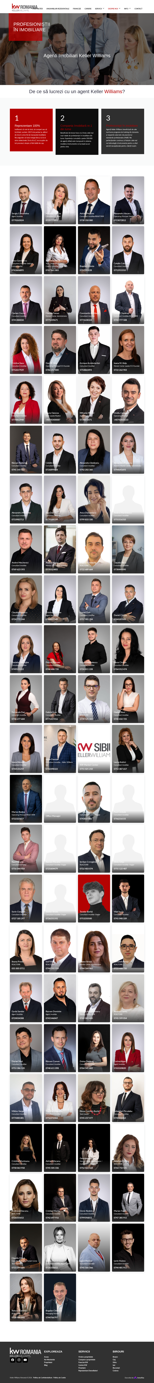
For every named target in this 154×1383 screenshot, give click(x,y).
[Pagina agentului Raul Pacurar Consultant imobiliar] (26, 849)
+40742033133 (121, 420)
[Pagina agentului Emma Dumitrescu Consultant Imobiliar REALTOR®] (60, 1248)
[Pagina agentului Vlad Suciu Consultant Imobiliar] (128, 899)
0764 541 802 (86, 1068)
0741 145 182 (18, 470)
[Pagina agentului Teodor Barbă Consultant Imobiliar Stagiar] (94, 899)
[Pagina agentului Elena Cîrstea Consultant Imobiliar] (128, 649)
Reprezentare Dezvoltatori (88, 1371)
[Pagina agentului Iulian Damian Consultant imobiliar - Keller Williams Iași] (60, 749)
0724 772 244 (18, 619)
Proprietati (48, 1362)
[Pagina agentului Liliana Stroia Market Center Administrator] (94, 948)
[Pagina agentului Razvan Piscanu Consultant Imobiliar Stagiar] (60, 849)
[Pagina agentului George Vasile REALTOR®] (94, 699)
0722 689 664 (86, 570)
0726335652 (18, 1218)
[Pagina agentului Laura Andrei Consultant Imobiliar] (128, 749)
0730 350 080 (86, 220)
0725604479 (52, 869)
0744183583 (120, 619)
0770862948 (18, 420)
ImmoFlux (140, 1378)
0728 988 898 (18, 1318)
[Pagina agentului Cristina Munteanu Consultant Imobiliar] (26, 1148)
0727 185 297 (18, 919)
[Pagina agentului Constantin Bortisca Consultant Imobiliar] (94, 300)
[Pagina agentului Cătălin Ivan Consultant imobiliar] (60, 450)
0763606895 (18, 270)
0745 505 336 (52, 1168)
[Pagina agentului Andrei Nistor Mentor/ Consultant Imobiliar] (60, 549)
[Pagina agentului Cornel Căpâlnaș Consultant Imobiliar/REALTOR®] (128, 300)
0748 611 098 (52, 1068)
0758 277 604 (18, 719)
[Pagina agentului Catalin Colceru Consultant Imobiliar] (128, 250)
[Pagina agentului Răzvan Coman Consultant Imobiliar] (60, 1048)
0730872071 (86, 420)
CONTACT (138, 9)
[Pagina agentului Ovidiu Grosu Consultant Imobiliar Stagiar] (94, 799)
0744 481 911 (120, 1268)
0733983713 (18, 520)
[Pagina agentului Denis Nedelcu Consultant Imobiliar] (94, 1198)
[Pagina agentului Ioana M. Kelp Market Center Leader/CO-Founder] (128, 350)
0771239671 (52, 320)
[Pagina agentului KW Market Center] (94, 749)
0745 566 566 (86, 1268)
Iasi (114, 1365)
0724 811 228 (86, 669)
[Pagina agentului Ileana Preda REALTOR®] (26, 948)
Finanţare (82, 1368)
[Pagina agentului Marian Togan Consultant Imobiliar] (128, 1198)
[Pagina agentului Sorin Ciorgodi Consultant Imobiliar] (26, 899)
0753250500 (86, 919)
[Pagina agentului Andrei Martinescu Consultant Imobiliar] (128, 500)
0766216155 (120, 819)
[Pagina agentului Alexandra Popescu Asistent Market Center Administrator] (128, 450)
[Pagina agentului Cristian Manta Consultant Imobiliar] (60, 1198)
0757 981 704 (86, 619)
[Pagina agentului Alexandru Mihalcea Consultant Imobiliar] (26, 500)
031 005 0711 (18, 969)
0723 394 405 (18, 1268)
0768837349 (52, 619)
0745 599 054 (120, 1018)
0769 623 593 (18, 570)
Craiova (115, 1371)
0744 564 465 (86, 969)
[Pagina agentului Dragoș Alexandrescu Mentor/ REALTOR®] (94, 998)
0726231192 (52, 919)
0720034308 (18, 1018)
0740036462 (120, 1118)
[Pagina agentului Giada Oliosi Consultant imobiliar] (128, 699)
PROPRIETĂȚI (37, 9)
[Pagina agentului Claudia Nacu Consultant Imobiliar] (128, 549)
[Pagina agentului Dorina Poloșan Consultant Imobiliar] (60, 649)
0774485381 (18, 1118)
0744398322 (52, 769)
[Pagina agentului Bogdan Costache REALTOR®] (94, 549)
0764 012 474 (120, 669)
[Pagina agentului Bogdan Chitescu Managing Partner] (60, 1298)
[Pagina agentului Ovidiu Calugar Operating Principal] (128, 400)
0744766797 (52, 1318)
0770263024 (18, 220)
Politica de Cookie (59, 1378)
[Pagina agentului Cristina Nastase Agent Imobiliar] (60, 599)
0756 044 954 (18, 869)
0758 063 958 (18, 1168)
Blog (45, 1365)
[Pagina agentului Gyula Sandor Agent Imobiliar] (26, 998)
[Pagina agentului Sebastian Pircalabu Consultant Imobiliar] (128, 1098)
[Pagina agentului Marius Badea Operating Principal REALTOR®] (26, 799)
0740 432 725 (120, 719)
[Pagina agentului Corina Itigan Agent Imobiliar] (128, 1048)
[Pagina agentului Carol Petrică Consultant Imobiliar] (94, 1248)
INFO (126, 9)
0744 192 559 (52, 969)
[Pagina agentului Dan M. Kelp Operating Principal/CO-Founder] (60, 350)
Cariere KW (82, 1365)
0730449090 (120, 570)
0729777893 (52, 220)
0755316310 (120, 520)
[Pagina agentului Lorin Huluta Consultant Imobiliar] (128, 1248)
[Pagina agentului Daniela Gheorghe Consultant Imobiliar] (26, 649)
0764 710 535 (120, 1168)
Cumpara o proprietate (86, 1360)
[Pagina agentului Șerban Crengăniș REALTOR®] (94, 849)
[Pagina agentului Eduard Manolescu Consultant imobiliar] (94, 649)
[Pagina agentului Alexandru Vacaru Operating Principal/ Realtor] (128, 200)
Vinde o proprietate (85, 1357)
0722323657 (18, 819)
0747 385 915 (120, 1218)
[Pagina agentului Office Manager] (60, 799)
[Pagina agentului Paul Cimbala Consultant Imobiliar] (128, 799)
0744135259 (18, 769)
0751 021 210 (86, 769)
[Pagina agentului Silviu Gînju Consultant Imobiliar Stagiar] (128, 849)
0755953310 (120, 270)
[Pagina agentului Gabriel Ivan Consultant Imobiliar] (60, 699)
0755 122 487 (120, 869)
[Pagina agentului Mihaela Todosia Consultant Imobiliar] (60, 200)
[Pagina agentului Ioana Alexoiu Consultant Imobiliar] (26, 749)
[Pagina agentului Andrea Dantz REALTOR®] (128, 998)
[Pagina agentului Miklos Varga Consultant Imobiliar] (26, 1098)
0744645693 (120, 470)
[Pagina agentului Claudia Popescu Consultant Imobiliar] (26, 599)
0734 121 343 (86, 719)
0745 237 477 (86, 1118)
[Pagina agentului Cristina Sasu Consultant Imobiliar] (26, 350)
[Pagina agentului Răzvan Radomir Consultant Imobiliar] (26, 450)
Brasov (115, 1357)
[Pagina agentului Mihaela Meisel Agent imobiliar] (94, 400)
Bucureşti (116, 1368)
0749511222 (18, 669)
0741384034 (18, 320)
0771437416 (52, 719)
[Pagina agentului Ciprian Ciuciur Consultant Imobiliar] (26, 300)
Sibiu (115, 1362)
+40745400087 (53, 420)
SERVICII (98, 9)
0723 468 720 (120, 969)
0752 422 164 (86, 1168)
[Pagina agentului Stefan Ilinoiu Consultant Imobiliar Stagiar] (60, 899)
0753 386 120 (18, 1068)
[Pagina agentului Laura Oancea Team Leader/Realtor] (60, 400)
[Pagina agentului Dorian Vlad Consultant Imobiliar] (26, 1048)
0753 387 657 (120, 769)
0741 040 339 (120, 919)
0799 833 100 (86, 520)
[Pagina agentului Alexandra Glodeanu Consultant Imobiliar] (94, 450)
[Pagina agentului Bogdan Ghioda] (94, 250)
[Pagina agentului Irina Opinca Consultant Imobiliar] (26, 400)
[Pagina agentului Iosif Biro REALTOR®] (60, 948)
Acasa (46, 1357)
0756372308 (52, 1118)
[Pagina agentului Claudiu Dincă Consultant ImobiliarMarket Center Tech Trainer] (26, 1248)
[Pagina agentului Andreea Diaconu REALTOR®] (26, 1198)
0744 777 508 (120, 320)
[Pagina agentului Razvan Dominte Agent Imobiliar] (60, 998)
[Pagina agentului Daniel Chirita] (128, 599)
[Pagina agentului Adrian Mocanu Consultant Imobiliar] (60, 1148)
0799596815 (86, 1218)
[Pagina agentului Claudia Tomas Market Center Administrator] (60, 300)
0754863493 (86, 370)
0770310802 (52, 570)
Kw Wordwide (49, 1360)
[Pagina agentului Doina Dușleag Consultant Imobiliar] (94, 1048)
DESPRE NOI (113, 9)
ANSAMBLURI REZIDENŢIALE (57, 9)
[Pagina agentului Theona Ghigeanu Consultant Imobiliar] (60, 1098)
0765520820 (120, 1068)
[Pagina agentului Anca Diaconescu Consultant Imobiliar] (94, 500)
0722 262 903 (120, 370)
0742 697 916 (52, 1218)
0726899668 (52, 470)
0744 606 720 (52, 669)
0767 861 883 (52, 270)
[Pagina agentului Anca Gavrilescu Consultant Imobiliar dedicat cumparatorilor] (26, 250)
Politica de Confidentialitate (42, 1378)
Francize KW (83, 1362)
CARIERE (88, 9)
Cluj (114, 1360)
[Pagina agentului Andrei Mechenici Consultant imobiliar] (26, 549)
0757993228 (86, 270)
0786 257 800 (52, 370)
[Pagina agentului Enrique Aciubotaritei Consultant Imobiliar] (94, 350)
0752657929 (18, 370)
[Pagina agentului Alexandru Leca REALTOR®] (128, 948)
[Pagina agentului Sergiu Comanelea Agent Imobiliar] (26, 200)
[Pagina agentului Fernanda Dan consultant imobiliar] (26, 699)
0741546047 (52, 1018)
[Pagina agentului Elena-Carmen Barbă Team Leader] (94, 1098)
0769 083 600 (86, 1018)
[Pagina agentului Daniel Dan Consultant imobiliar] (94, 599)
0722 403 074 (86, 869)
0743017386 (86, 819)
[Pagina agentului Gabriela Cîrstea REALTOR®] (128, 1148)
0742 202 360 (86, 470)
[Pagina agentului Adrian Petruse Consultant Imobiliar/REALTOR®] (94, 200)
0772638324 (86, 320)
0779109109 (52, 520)
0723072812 (120, 220)
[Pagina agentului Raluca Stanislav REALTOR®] (26, 1298)
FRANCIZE (77, 9)
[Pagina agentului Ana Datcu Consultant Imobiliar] (60, 500)
